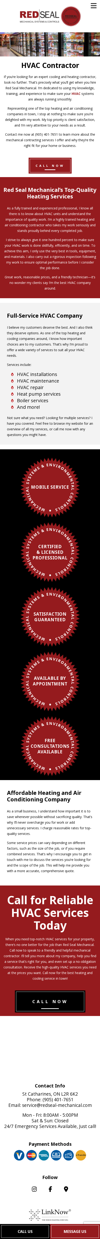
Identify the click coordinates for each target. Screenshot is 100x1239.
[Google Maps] (66, 1189)
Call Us (25, 1231)
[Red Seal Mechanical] (50, 15)
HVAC (76, 93)
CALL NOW (50, 166)
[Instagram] (34, 1189)
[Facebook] (50, 1189)
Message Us (75, 1231)
